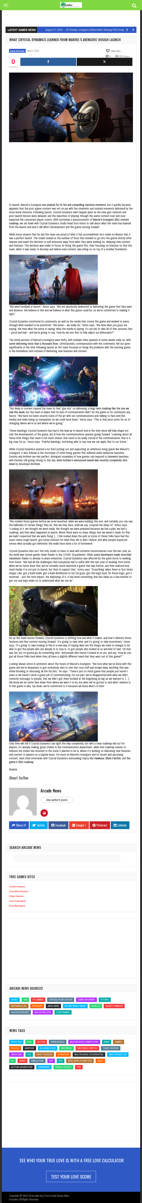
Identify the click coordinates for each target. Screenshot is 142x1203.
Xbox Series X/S (118, 1054)
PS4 (60, 1060)
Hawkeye (99, 758)
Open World (58, 1041)
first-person (44, 1054)
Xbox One (16, 1054)
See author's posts (56, 800)
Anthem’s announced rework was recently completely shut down (68, 462)
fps (51, 1060)
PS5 (79, 1067)
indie (106, 1041)
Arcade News (50, 790)
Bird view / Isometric (80, 1060)
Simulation (37, 1060)
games (118, 1041)
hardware (44, 1067)
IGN (25, 999)
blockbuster (47, 1048)
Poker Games (16, 896)
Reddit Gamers (114, 1006)
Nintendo (66, 1048)
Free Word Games (18, 891)
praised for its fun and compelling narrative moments (76, 205)
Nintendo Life (19, 1006)
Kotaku (105, 999)
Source (13, 769)
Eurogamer (63, 1012)
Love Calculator (17, 901)
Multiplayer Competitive (84, 1041)
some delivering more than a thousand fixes (33, 344)
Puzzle (15, 1048)
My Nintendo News (75, 1006)
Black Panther (113, 758)
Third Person (111, 1048)
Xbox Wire (53, 1006)
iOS (29, 1054)
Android (29, 1048)
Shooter (16, 1041)
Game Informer (17, 51)
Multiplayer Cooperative (89, 1054)
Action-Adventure (22, 1067)
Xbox (100, 1060)
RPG (29, 1041)
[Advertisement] (73, 14)
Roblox (95, 1006)
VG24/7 (14, 999)
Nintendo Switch (87, 1048)
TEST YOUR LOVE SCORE (71, 1176)
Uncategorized (20, 1012)
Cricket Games (17, 886)
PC (12, 1060)
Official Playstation (60, 999)
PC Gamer (38, 999)
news (22, 1060)
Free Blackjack (17, 906)
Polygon (37, 1006)
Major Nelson (43, 1012)
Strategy (63, 1054)
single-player (63, 1067)
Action (41, 1041)
